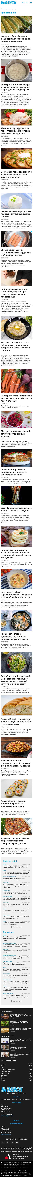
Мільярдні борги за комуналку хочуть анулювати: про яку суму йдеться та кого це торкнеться (16, 886)
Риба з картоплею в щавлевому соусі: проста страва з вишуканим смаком (15, 636)
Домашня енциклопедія (9, 876)
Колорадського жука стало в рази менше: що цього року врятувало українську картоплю (16, 872)
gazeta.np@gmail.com (7, 1115)
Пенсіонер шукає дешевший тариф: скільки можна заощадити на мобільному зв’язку (20, 1047)
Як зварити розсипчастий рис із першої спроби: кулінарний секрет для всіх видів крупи (16, 87)
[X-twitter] (12, 1142)
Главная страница (5, 9)
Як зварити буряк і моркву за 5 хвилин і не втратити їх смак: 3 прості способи (16, 398)
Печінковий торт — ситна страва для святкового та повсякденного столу (14, 472)
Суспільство (6, 890)
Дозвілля (3, 1173)
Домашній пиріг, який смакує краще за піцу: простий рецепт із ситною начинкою (16, 722)
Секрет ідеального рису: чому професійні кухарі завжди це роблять (16, 214)
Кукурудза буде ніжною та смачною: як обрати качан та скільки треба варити (15, 39)
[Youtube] (17, 1142)
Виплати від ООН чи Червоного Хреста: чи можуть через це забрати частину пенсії (15, 911)
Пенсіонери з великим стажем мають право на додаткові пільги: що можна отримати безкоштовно (15, 989)
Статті (23, 1175)
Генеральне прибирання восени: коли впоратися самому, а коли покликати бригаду (20, 1040)
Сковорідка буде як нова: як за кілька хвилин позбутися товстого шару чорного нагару (16, 945)
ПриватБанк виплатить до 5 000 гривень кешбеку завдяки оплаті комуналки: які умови (15, 938)
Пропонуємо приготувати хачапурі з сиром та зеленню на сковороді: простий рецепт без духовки (16, 554)
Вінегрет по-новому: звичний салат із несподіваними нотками (15, 434)
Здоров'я (5, 949)
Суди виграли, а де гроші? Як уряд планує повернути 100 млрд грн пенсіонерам (15, 963)
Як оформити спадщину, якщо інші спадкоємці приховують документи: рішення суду (16, 997)
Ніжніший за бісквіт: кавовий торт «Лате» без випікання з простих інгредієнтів (16, 957)
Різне (4, 921)
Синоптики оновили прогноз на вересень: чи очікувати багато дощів (16, 923)
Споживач (15, 1175)
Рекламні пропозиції (16, 1123)
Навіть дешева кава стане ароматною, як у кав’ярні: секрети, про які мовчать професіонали (14, 293)
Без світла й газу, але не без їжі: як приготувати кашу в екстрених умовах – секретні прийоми (15, 346)
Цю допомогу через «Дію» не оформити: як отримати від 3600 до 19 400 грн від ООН (15, 866)
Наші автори (16, 1102)
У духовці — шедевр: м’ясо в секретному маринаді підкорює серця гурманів (15, 841)
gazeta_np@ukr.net (6, 1134)
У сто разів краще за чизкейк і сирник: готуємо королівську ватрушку (14, 879)
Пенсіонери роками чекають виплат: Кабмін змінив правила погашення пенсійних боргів (16, 982)
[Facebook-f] (3, 1142)
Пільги (5, 986)
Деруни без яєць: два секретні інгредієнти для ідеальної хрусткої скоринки (16, 174)
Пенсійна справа (7, 896)
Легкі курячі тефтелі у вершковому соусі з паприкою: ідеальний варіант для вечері (16, 594)
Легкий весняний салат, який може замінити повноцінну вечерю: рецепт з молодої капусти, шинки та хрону (15, 680)
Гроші (4, 864)
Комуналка (6, 882)
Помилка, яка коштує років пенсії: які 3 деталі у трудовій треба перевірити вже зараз (16, 898)
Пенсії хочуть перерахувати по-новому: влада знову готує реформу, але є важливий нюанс (21, 1054)
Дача (4, 870)
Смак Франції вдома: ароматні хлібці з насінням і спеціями (16, 509)
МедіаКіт (16, 1120)
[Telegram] (7, 1142)
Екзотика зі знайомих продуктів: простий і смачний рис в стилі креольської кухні (16, 763)
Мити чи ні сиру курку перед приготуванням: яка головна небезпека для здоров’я (15, 131)
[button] (31, 2)
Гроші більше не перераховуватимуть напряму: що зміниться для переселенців (15, 892)
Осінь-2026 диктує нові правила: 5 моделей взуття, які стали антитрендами (15, 969)
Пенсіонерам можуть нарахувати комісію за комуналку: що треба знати (16, 917)
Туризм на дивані (5, 1175)
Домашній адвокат (8, 993)
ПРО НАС (16, 1097)
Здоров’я (24, 1170)
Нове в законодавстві (14, 1173)
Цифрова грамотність (25, 1173)
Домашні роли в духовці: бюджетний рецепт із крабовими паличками (13, 804)
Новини (2, 1170)
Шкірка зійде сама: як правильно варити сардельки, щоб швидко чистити (16, 252)
